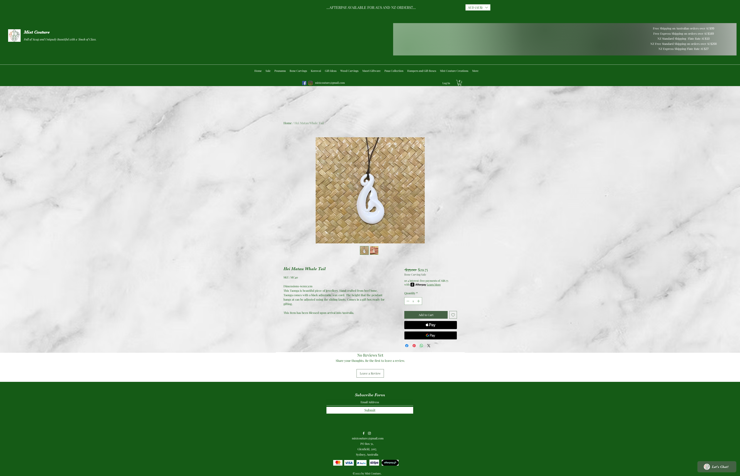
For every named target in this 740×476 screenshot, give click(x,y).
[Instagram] (310, 83)
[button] (477, 7)
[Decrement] (407, 301)
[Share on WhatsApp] (421, 345)
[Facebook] (304, 83)
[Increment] (418, 301)
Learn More (434, 284)
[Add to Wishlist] (453, 315)
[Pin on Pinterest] (414, 345)
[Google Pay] (430, 335)
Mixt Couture (37, 32)
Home (287, 123)
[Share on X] (428, 345)
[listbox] (477, 7)
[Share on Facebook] (406, 345)
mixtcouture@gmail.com (330, 83)
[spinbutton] (413, 301)
